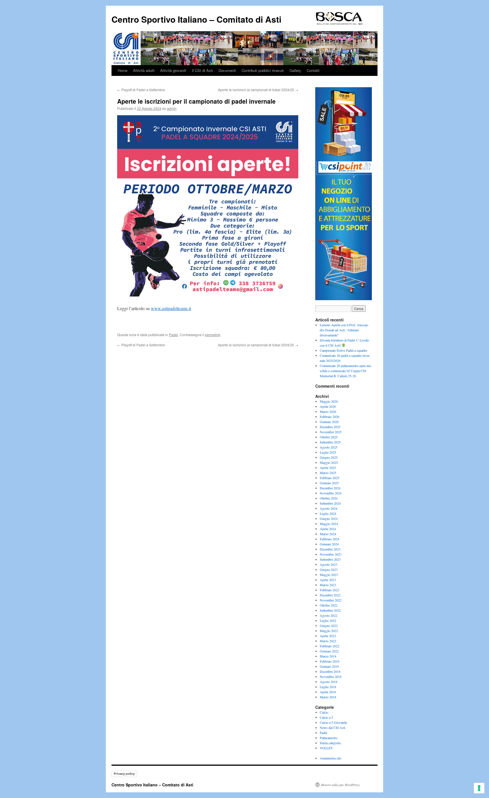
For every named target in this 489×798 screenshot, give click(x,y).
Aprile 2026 (328, 406)
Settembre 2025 (330, 442)
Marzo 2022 (328, 641)
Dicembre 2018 (330, 671)
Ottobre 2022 (329, 605)
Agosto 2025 (328, 447)
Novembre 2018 (331, 676)
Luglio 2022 (328, 620)
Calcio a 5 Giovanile (333, 722)
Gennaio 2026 (329, 421)
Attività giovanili (173, 70)
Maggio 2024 (329, 523)
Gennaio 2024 (329, 544)
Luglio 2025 (328, 452)
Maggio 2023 (329, 574)
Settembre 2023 (330, 559)
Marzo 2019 (328, 656)
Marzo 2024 (328, 534)
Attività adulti (144, 70)
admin (172, 108)
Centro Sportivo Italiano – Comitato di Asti (196, 19)
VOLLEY (326, 748)
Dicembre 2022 (330, 595)
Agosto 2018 (328, 681)
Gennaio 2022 (329, 651)
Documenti (227, 70)
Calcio (324, 712)
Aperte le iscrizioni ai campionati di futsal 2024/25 (258, 89)
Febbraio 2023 (329, 590)
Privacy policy (124, 774)
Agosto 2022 (328, 615)
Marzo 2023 (328, 585)
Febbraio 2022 (329, 646)
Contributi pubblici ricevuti (263, 70)
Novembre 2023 (331, 554)
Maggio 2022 (329, 630)
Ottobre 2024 (329, 498)
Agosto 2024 (328, 508)
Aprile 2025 (328, 467)
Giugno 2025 (329, 457)
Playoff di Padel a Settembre (141, 89)
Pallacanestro (328, 737)
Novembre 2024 (331, 493)
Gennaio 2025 (329, 483)
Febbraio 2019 (329, 661)
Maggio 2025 (329, 462)
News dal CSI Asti (332, 727)
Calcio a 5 (326, 717)
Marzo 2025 (328, 472)
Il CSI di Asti (202, 70)
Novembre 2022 (331, 600)
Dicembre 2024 (330, 488)
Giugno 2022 (329, 625)
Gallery (295, 70)
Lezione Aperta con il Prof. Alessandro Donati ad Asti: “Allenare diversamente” (344, 330)
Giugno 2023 (329, 569)
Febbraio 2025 (329, 477)
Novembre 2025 (331, 432)
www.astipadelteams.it (171, 308)
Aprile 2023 (328, 579)
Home (122, 70)
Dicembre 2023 (330, 549)
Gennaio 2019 (329, 666)
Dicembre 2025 (330, 426)
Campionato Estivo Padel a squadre (343, 350)
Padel (173, 334)
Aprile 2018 (328, 692)
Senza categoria (330, 743)
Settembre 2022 (330, 610)
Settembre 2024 (330, 503)
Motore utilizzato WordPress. (341, 784)
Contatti (313, 70)
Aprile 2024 (328, 528)
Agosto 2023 (328, 564)
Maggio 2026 (329, 401)
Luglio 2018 (328, 686)
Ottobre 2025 (329, 437)
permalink (212, 334)
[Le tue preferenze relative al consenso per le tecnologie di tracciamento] (479, 788)
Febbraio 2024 (329, 539)
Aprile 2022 (328, 635)
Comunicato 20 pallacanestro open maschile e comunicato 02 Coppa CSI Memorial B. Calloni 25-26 (346, 370)
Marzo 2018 (328, 697)
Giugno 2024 (329, 518)
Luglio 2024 (328, 513)
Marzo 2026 (328, 411)
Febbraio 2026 (329, 416)
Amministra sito (330, 758)
